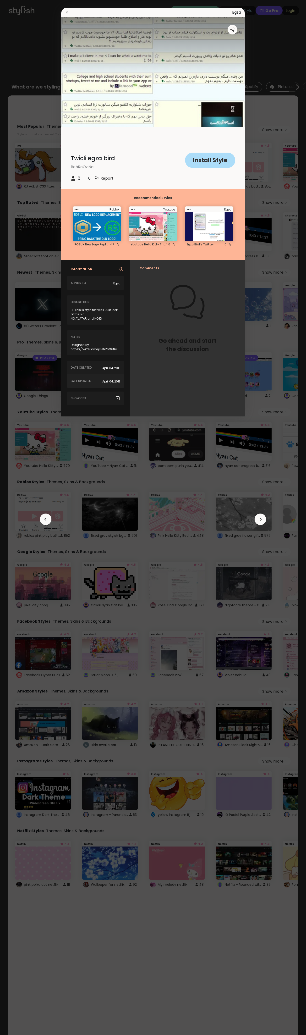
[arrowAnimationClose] (46, 519)
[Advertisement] (19, 517)
